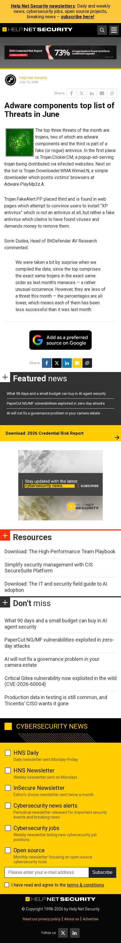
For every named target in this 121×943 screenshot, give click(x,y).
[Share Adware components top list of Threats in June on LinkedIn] (92, 93)
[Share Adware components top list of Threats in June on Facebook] (71, 93)
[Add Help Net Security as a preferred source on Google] (112, 93)
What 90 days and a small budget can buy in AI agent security (56, 393)
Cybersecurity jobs (36, 828)
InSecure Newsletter (39, 788)
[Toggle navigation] (114, 30)
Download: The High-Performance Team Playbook (60, 551)
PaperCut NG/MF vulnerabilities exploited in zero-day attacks (56, 403)
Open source (29, 850)
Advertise (90, 919)
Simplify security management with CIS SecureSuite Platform (49, 568)
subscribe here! (77, 16)
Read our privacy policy (41, 919)
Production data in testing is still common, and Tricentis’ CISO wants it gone (56, 700)
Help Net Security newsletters (43, 6)
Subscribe (102, 872)
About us (71, 919)
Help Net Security (33, 78)
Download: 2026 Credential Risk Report (45, 433)
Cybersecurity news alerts (45, 805)
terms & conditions (85, 885)
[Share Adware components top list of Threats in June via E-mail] (102, 93)
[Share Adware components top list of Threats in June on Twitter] (81, 93)
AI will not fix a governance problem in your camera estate (53, 413)
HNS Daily (26, 752)
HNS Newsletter (34, 770)
